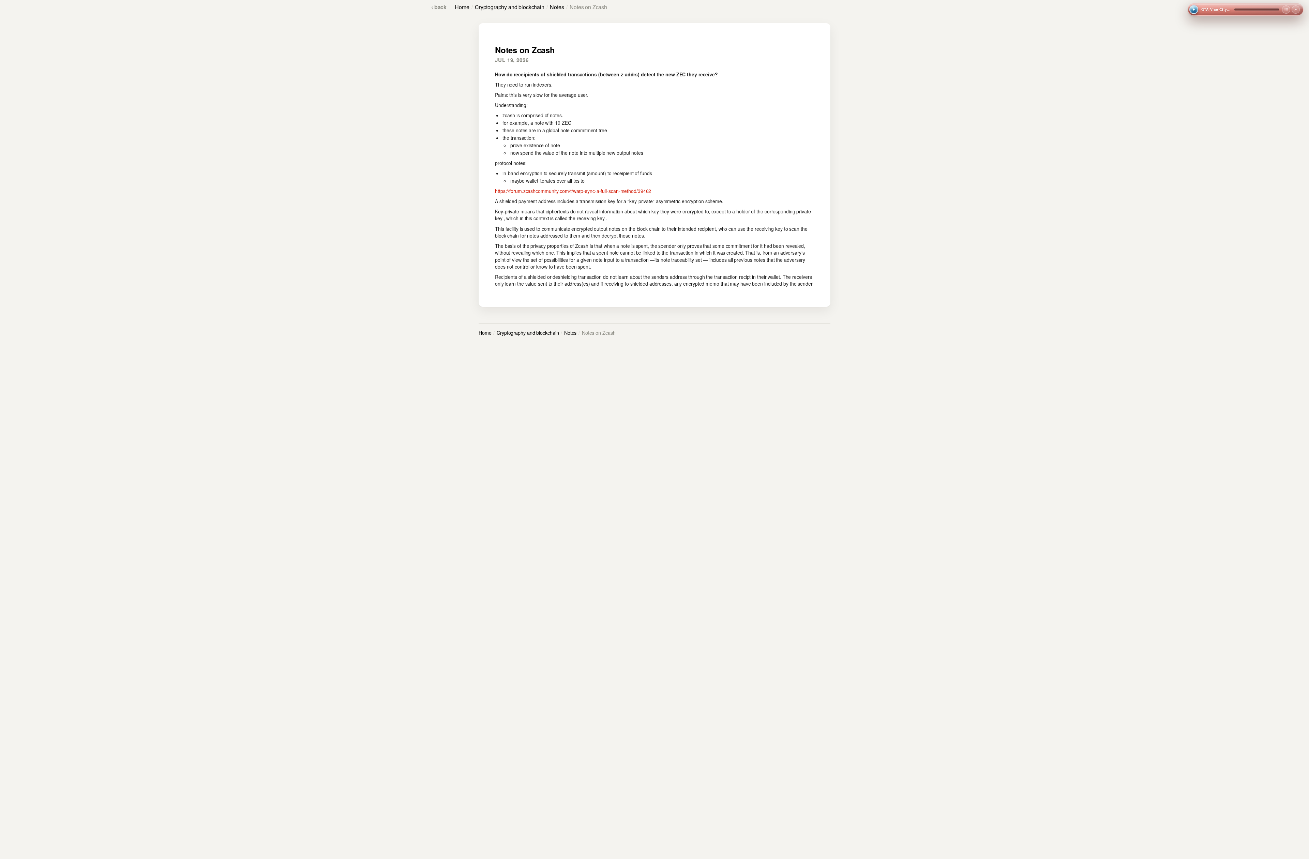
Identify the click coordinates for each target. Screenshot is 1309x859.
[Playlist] (1286, 9)
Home (462, 7)
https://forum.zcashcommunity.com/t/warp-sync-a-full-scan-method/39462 (573, 190)
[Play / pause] (1193, 9)
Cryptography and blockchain (509, 7)
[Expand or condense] (1296, 9)
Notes (557, 7)
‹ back (439, 7)
